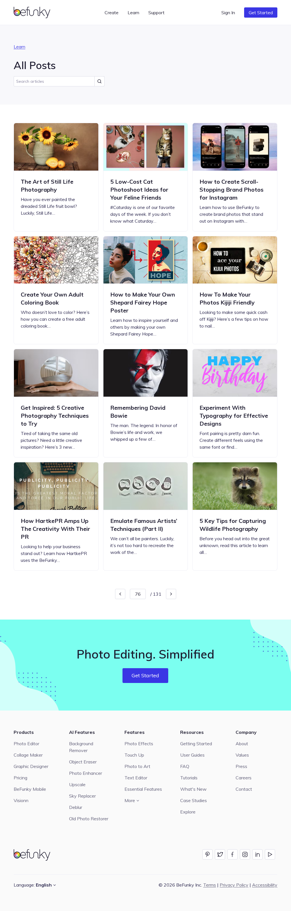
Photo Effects (138, 743)
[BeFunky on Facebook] (232, 854)
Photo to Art (137, 766)
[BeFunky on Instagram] (245, 854)
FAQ (184, 766)
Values (242, 755)
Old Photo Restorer (88, 818)
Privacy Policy (234, 885)
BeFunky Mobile (30, 789)
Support (156, 12)
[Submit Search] (99, 81)
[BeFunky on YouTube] (270, 854)
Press (241, 766)
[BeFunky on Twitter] (220, 854)
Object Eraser (83, 762)
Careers (243, 777)
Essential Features (143, 789)
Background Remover (81, 747)
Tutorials (189, 777)
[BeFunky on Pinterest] (207, 854)
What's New (193, 789)
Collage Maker (28, 755)
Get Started (261, 12)
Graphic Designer (31, 766)
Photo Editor (26, 743)
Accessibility (264, 885)
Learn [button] (133, 12)
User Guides (192, 755)
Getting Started (196, 743)
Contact (244, 789)
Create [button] (112, 12)
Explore (188, 812)
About (242, 743)
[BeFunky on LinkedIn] (257, 854)
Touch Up (134, 755)
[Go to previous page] (120, 594)
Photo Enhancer (85, 773)
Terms (209, 885)
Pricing (20, 777)
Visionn (21, 800)
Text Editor (135, 777)
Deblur (75, 807)
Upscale (77, 784)
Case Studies (193, 800)
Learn (19, 46)
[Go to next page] (171, 594)
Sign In (228, 12)
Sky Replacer (82, 796)
